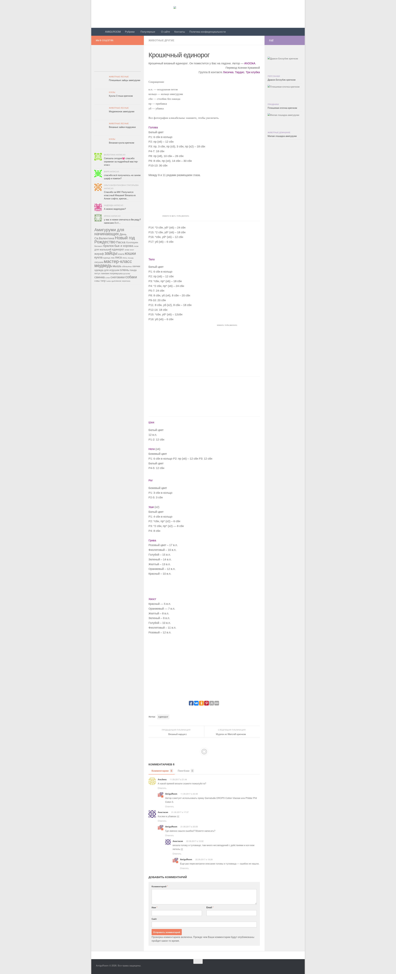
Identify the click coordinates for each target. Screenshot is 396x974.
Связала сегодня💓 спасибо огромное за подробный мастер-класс (121, 161)
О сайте (165, 31)
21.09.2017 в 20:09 (189, 826)
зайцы (111, 252)
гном (136, 245)
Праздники (273, 104)
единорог (163, 716)
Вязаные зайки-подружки (122, 127)
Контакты (179, 31)
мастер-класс (118, 261)
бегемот (98, 245)
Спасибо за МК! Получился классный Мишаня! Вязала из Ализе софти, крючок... (120, 195)
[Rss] (138, 39)
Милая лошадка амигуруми (282, 136)
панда (133, 270)
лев (112, 257)
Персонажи (274, 76)
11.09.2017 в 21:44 (178, 779)
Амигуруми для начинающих (109, 231)
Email (209, 907)
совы (97, 280)
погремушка (116, 273)
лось (124, 257)
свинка (99, 277)
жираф (99, 254)
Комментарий (160, 886)
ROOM (113, 31)
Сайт (154, 918)
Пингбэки (185, 770)
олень (124, 269)
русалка (126, 273)
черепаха (126, 281)
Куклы (112, 92)
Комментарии (162, 770)
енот (132, 249)
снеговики (117, 277)
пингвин (105, 273)
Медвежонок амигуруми (121, 111)
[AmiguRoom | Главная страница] (198, 14)
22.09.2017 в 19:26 (204, 859)
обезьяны (127, 266)
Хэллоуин (132, 242)
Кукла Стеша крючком (121, 95)
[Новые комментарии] (117, 68)
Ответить (162, 788)
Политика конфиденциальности (207, 31)
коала (121, 253)
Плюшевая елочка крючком (282, 107)
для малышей (102, 249)
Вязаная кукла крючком (121, 142)
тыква (108, 281)
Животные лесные (119, 76)
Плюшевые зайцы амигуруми (124, 80)
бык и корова (123, 245)
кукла (98, 257)
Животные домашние (279, 132)
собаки (131, 276)
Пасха (120, 242)
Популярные (147, 31)
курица (106, 257)
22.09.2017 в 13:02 (194, 841)
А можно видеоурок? (115, 208)
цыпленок (116, 280)
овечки (136, 266)
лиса (118, 257)
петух (97, 273)
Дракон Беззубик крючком (281, 79)
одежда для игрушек (106, 270)
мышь (117, 265)
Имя (154, 907)
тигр (102, 280)
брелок (108, 245)
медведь (103, 265)
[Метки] (133, 68)
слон (107, 277)
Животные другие (161, 40)
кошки (130, 253)
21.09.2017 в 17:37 (180, 812)
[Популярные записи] (102, 68)
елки (127, 249)
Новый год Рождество (114, 239)
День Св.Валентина (110, 236)
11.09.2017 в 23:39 (189, 793)
